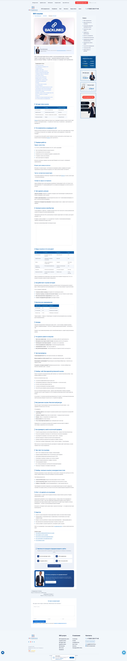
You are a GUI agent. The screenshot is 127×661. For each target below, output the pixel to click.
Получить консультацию (54, 565)
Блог (60, 8)
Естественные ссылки (40, 540)
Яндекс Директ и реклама (87, 50)
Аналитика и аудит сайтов (87, 30)
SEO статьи (61, 647)
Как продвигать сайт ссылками (42, 534)
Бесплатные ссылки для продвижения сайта (44, 536)
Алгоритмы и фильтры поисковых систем (88, 26)
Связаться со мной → (51, 582)
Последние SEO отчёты (77, 647)
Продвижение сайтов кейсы (88, 43)
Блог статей (75, 644)
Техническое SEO (87, 47)
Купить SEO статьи (66, 2)
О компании (75, 638)
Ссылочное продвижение (89, 45)
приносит (63, 175)
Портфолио (54, 8)
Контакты (66, 8)
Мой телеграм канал (91, 645)
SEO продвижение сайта (64, 638)
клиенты (48, 137)
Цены (80, 8)
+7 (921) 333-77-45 (93, 8)
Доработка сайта (43, 2)
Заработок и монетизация (86, 33)
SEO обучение (50, 2)
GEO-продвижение (87, 20)
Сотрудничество (76, 642)
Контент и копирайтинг (88, 35)
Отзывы (74, 640)
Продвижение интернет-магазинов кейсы (89, 40)
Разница (36, 120)
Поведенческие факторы (89, 37)
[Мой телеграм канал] (34, 641)
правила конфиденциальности (60, 623)
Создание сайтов (58, 2)
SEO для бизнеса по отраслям (88, 23)
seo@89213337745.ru (91, 644)
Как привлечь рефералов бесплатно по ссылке (45, 533)
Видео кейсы (73, 8)
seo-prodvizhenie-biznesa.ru (61, 50)
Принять (72, 657)
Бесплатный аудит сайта (82, 2)
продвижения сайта (58, 526)
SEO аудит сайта (35, 2)
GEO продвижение (45, 8)
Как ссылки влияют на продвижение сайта (44, 538)
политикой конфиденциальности (59, 659)
